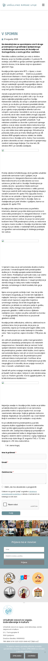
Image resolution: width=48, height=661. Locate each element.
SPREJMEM (17, 656)
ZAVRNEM (31, 656)
